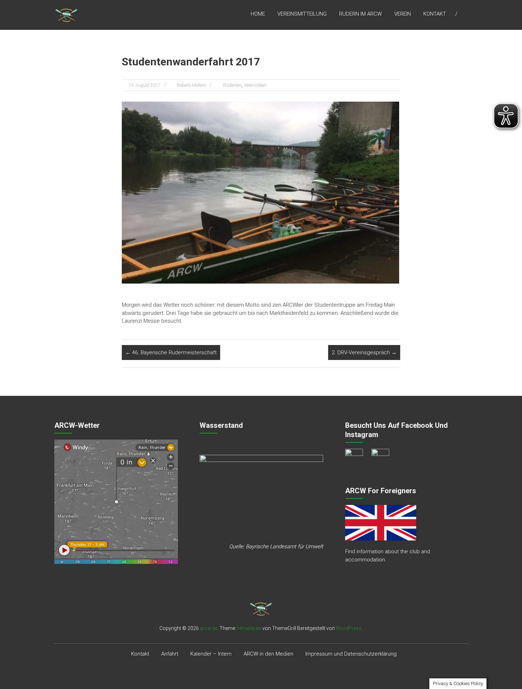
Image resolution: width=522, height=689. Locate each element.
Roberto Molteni (191, 85)
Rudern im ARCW (360, 14)
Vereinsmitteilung (302, 14)
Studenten (232, 85)
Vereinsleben (255, 85)
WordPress (348, 628)
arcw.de (208, 628)
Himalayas (249, 628)
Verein (402, 14)
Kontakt (434, 14)
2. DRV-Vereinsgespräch (364, 352)
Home (258, 14)
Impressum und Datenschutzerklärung (351, 654)
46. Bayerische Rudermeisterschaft (171, 352)
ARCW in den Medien (268, 654)
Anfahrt (169, 654)
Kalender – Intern (211, 654)
